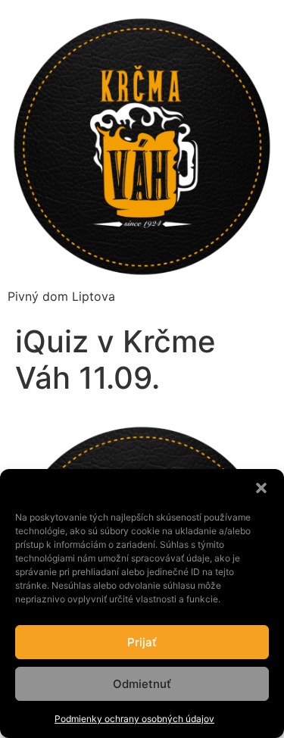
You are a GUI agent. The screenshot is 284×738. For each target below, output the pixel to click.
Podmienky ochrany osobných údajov (134, 718)
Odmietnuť (142, 684)
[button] (261, 488)
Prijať (142, 642)
